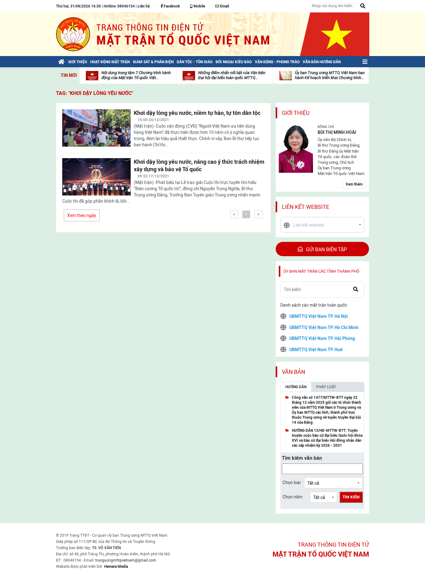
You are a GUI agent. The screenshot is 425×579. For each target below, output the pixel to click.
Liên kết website (305, 207)
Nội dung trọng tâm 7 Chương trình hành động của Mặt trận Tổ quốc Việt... (136, 75)
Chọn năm (292, 496)
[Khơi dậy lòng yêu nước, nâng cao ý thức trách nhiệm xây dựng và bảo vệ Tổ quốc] (96, 180)
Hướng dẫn (295, 387)
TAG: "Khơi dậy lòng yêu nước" (94, 93)
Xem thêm (354, 184)
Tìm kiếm (351, 497)
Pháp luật (326, 387)
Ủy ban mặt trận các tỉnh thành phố (321, 271)
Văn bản (293, 372)
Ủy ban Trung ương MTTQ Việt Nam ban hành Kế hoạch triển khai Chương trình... (330, 75)
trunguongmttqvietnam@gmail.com (125, 560)
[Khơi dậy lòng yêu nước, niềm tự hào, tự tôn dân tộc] (96, 131)
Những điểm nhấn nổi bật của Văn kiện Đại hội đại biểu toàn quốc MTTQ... (231, 75)
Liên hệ (144, 6)
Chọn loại (292, 482)
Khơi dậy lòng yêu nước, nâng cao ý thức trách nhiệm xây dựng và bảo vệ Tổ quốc (199, 165)
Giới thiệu (296, 113)
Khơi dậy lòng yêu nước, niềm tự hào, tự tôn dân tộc (197, 113)
